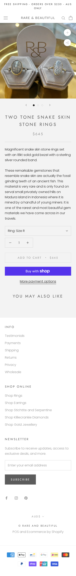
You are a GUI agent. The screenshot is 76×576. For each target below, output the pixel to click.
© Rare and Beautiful (38, 526)
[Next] (49, 105)
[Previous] (26, 105)
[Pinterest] (26, 498)
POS (16, 531)
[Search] (63, 18)
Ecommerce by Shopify (45, 531)
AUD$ (36, 516)
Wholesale (13, 372)
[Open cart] (70, 18)
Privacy (10, 364)
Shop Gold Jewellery (21, 424)
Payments (13, 343)
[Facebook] (6, 498)
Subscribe (20, 479)
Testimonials (15, 335)
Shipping (12, 350)
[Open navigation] (6, 18)
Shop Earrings (15, 403)
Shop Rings (13, 395)
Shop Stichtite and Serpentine (28, 410)
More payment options (38, 281)
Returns (11, 357)
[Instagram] (16, 498)
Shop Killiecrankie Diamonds (27, 417)
